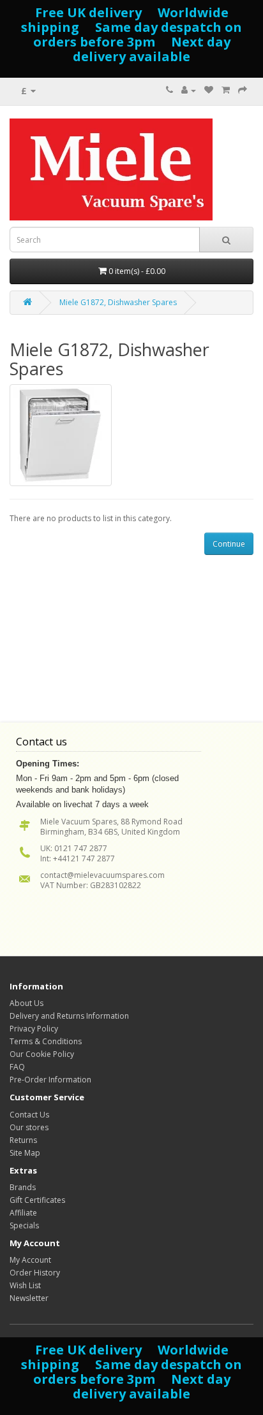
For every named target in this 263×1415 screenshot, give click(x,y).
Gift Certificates (37, 1200)
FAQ (17, 1066)
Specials (24, 1225)
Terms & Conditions (46, 1041)
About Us (26, 1003)
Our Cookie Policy (42, 1054)
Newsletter (29, 1298)
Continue (229, 543)
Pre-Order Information (50, 1079)
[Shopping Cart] (226, 90)
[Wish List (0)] (208, 90)
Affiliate (23, 1212)
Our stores (29, 1127)
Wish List (25, 1285)
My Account (30, 1259)
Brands (23, 1187)
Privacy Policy (34, 1028)
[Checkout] (242, 90)
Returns (23, 1140)
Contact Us (29, 1114)
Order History (35, 1272)
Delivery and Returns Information (69, 1015)
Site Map (25, 1152)
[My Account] (188, 90)
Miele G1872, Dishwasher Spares (118, 302)
